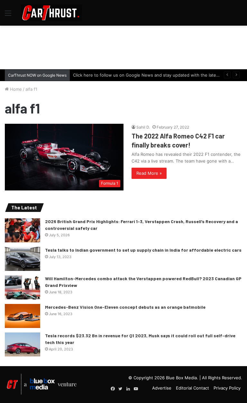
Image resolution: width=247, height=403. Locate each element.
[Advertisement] (123, 46)
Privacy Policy (227, 387)
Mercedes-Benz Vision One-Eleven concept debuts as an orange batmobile (125, 307)
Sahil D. (143, 127)
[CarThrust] (51, 12)
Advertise (161, 387)
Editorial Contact (192, 387)
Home (15, 89)
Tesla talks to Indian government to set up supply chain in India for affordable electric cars (143, 250)
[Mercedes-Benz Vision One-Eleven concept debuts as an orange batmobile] (22, 316)
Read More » (149, 173)
